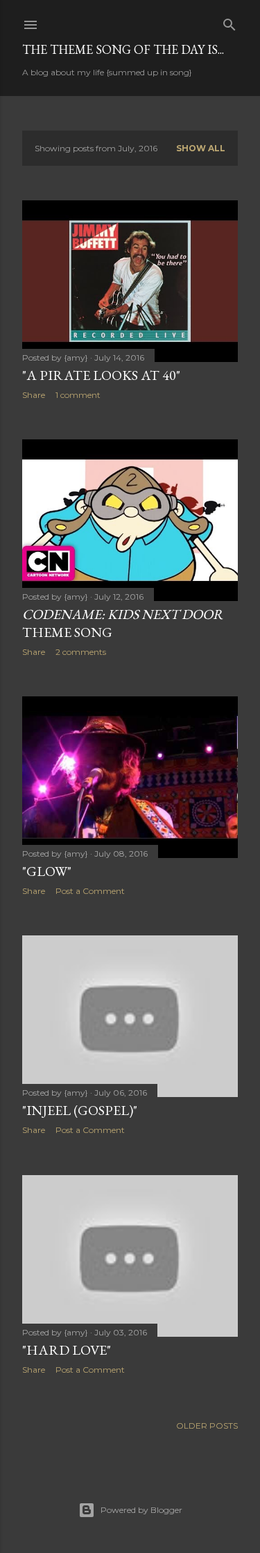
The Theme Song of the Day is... (123, 49)
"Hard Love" (66, 1350)
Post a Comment (90, 891)
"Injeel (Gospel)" (79, 1110)
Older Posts (207, 1425)
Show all (200, 148)
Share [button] (33, 395)
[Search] (229, 21)
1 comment (78, 395)
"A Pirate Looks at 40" (101, 375)
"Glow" (46, 871)
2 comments (80, 652)
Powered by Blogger (141, 1510)
